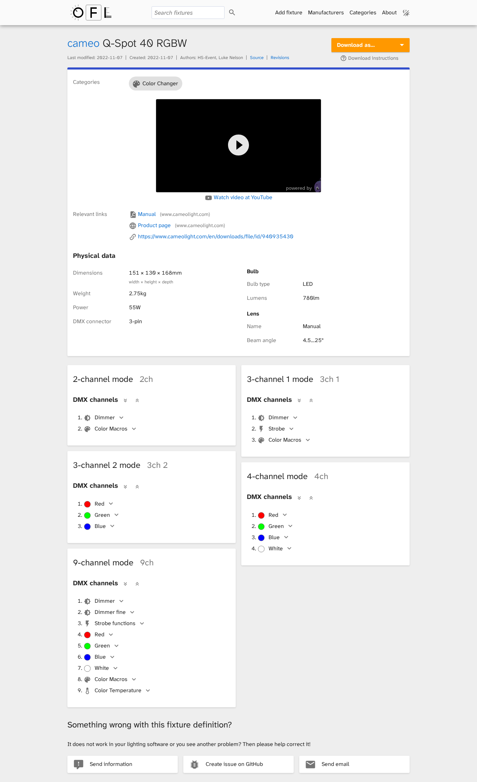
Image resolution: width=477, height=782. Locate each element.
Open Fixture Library (91, 12)
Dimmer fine (110, 612)
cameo (83, 43)
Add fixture (288, 12)
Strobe (277, 428)
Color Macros (111, 428)
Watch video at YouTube (242, 197)
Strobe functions (115, 623)
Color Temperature (118, 690)
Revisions (280, 57)
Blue (100, 526)
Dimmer (105, 417)
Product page (181, 225)
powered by (299, 188)
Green (102, 515)
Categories (363, 12)
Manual (173, 214)
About (389, 12)
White (276, 548)
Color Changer (160, 83)
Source (257, 57)
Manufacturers (326, 12)
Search (238, 13)
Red (99, 503)
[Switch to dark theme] (406, 12)
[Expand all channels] (125, 400)
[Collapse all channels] (137, 400)
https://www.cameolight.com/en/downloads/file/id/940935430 (215, 236)
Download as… (356, 45)
